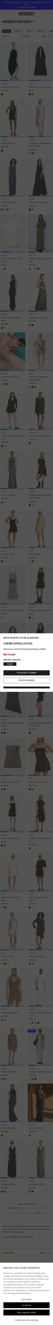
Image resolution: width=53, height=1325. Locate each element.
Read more (26, 1299)
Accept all (26, 1305)
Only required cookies (26, 1312)
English (10, 664)
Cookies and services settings (26, 1320)
